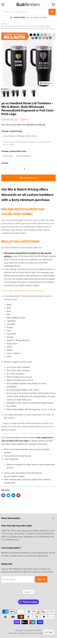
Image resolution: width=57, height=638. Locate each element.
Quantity (4, 163)
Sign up (41, 579)
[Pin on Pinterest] (18, 495)
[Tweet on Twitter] (8, 495)
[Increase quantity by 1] (24, 169)
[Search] (52, 12)
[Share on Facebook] (3, 495)
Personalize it (28, 177)
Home (4, 24)
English (27, 592)
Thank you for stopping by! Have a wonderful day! (29, 633)
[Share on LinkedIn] (13, 495)
